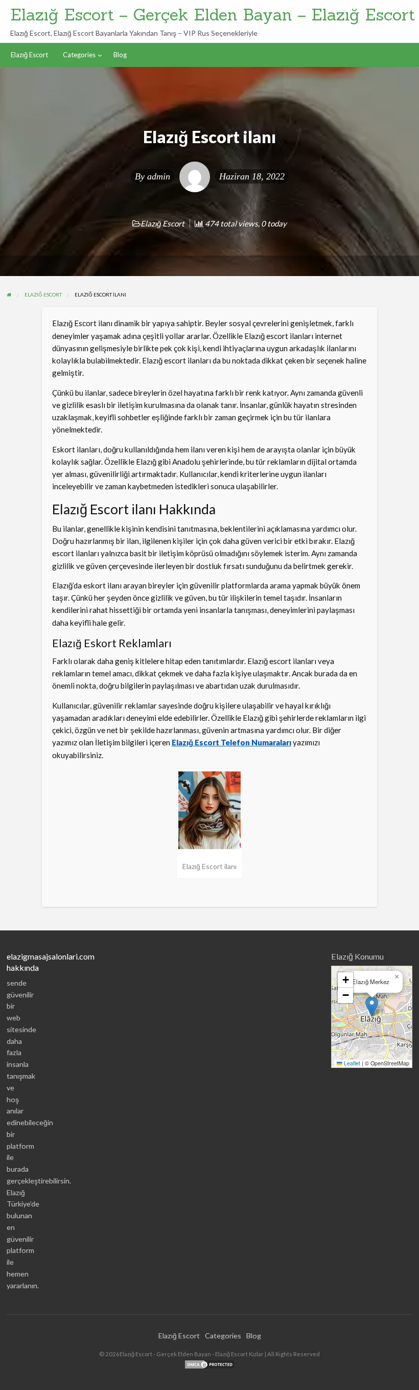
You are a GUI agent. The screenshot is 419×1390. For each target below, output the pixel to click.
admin (158, 176)
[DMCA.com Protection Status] (209, 1363)
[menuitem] (29, 55)
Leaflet (351, 1063)
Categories (79, 55)
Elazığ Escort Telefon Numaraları (231, 742)
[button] (371, 1006)
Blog (120, 55)
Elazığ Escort (29, 55)
